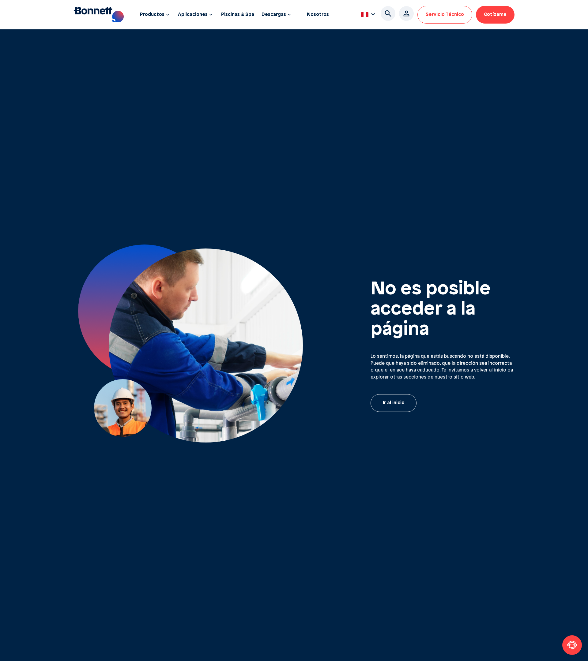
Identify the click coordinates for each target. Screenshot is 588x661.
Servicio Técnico (445, 14)
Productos (152, 14)
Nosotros (318, 14)
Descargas (274, 14)
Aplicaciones (193, 14)
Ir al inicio (394, 403)
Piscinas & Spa (237, 14)
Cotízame (495, 14)
